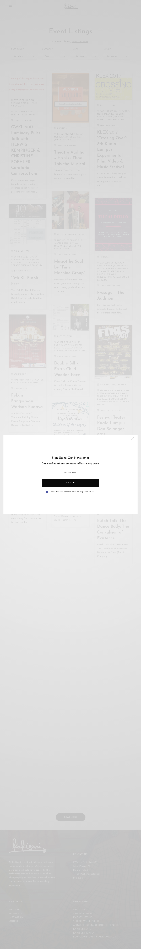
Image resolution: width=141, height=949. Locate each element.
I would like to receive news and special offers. (72, 492)
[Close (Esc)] (132, 440)
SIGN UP (70, 483)
